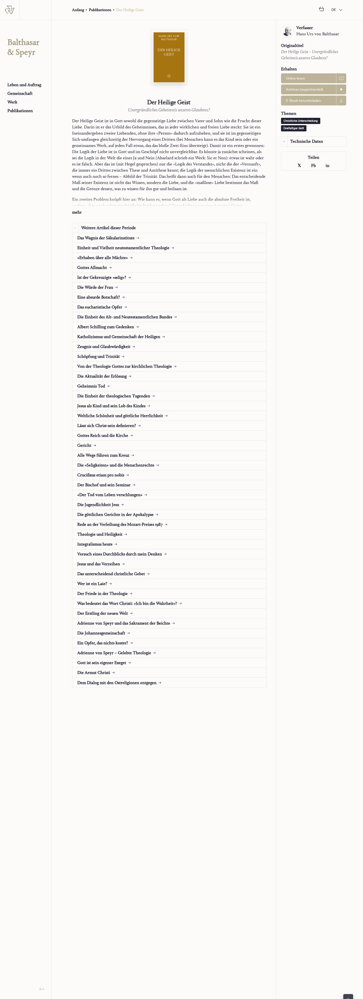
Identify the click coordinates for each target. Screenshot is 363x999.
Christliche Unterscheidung (300, 121)
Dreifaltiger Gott (293, 128)
